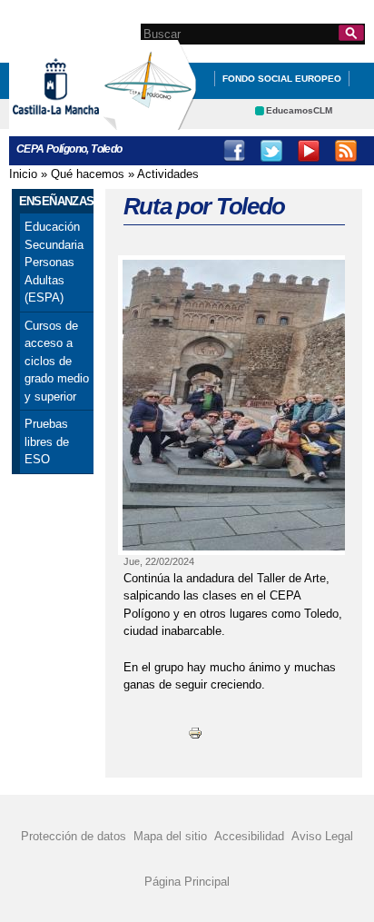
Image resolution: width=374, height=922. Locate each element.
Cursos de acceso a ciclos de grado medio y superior (57, 361)
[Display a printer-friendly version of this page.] (195, 732)
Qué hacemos (87, 174)
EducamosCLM (299, 110)
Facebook (234, 151)
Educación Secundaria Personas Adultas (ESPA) (54, 262)
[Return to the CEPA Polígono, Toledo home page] (149, 121)
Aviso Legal (322, 835)
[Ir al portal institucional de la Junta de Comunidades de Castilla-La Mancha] (78, 121)
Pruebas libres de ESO (47, 441)
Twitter (271, 151)
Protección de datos (73, 835)
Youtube (309, 151)
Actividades (168, 174)
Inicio (23, 174)
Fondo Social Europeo (281, 79)
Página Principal (187, 881)
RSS (346, 151)
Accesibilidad (249, 835)
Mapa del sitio (170, 835)
